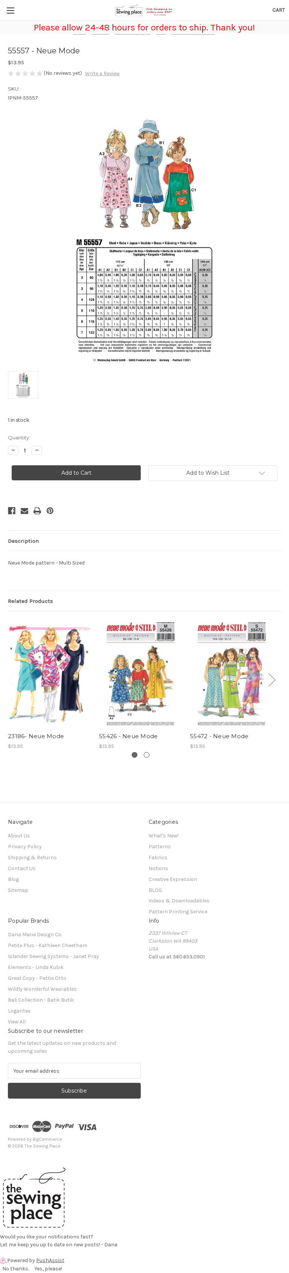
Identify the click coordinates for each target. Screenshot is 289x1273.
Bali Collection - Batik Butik (41, 1000)
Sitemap (18, 890)
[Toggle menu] (10, 10)
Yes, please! (48, 1268)
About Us (19, 836)
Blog (13, 879)
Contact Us (22, 868)
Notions (158, 868)
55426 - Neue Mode (128, 736)
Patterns (160, 846)
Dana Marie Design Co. (35, 934)
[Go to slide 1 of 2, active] (134, 755)
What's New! (163, 836)
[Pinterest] (50, 511)
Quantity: (19, 437)
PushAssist (50, 1260)
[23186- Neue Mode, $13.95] (49, 674)
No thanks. (15, 1268)
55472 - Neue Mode (219, 736)
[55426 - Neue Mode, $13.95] (140, 674)
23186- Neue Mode (36, 736)
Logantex (19, 1011)
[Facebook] (11, 511)
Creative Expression (173, 879)
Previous (9, 679)
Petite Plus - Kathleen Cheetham (47, 945)
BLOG (155, 890)
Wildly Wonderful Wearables (42, 989)
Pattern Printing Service (178, 911)
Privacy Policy (25, 846)
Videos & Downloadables (179, 901)
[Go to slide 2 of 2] (146, 755)
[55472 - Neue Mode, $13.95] (231, 674)
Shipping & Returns (32, 857)
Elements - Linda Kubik (36, 967)
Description (23, 540)
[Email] (24, 511)
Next (271, 679)
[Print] (37, 511)
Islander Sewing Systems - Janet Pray (53, 956)
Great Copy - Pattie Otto (37, 978)
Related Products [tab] (30, 601)
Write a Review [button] (102, 73)
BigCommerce (47, 1139)
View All (17, 1022)
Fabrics (158, 857)
